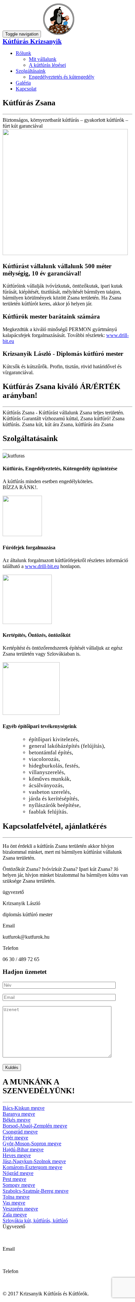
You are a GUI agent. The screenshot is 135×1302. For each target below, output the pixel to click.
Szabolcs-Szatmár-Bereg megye (35, 1191)
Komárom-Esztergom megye (32, 1167)
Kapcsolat (26, 88)
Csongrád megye (20, 1131)
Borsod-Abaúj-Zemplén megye (35, 1126)
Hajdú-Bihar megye (23, 1149)
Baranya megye (19, 1114)
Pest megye (14, 1179)
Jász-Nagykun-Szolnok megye (34, 1161)
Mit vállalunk (42, 59)
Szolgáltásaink (31, 71)
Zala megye (15, 1214)
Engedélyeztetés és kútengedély (61, 77)
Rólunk (23, 53)
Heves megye (17, 1155)
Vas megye (14, 1203)
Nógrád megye (18, 1173)
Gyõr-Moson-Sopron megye (32, 1143)
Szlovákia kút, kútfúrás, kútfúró (35, 1220)
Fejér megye (15, 1137)
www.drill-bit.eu (42, 566)
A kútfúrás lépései (47, 65)
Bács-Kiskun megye (24, 1108)
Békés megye (16, 1120)
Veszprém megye (20, 1208)
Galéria (23, 83)
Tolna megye (16, 1197)
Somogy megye (19, 1185)
